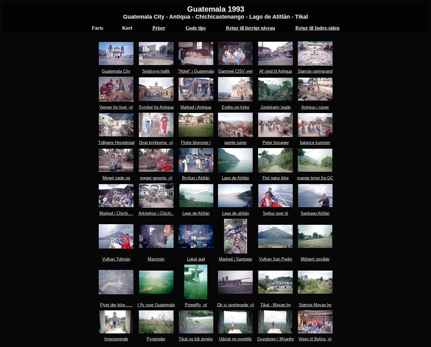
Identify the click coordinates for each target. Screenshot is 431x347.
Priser (158, 28)
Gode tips (196, 28)
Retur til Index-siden (317, 28)
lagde (286, 107)
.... (130, 213)
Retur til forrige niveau (250, 28)
